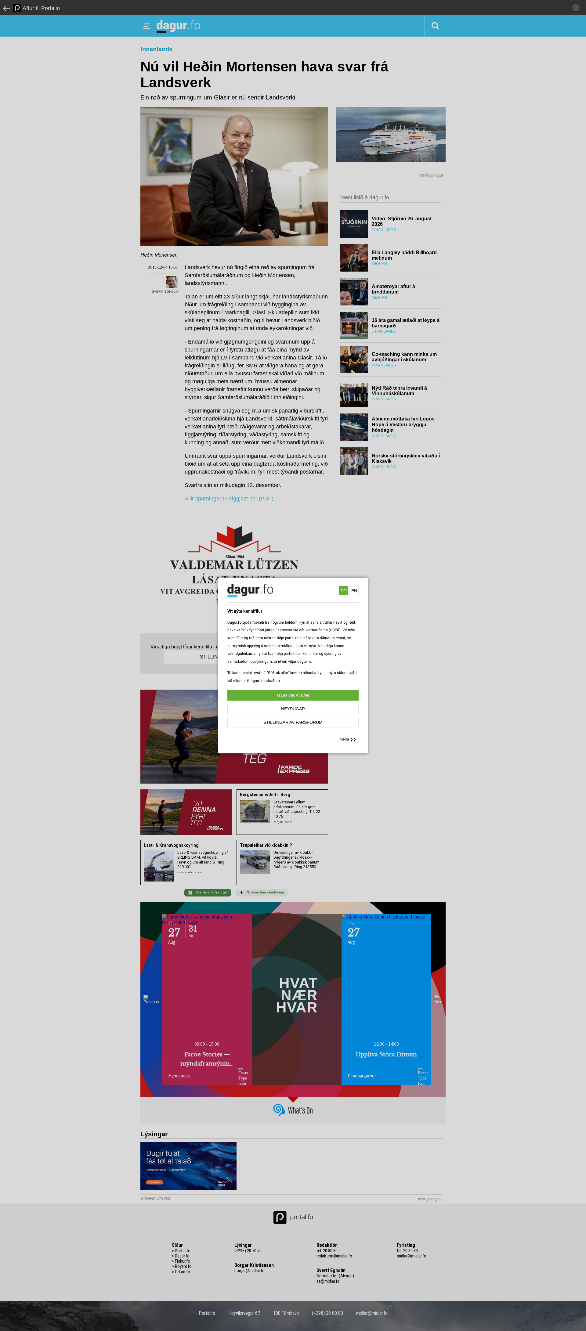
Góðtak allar (293, 695)
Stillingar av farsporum (293, 722)
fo (344, 590)
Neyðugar (293, 708)
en (354, 590)
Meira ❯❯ (348, 739)
